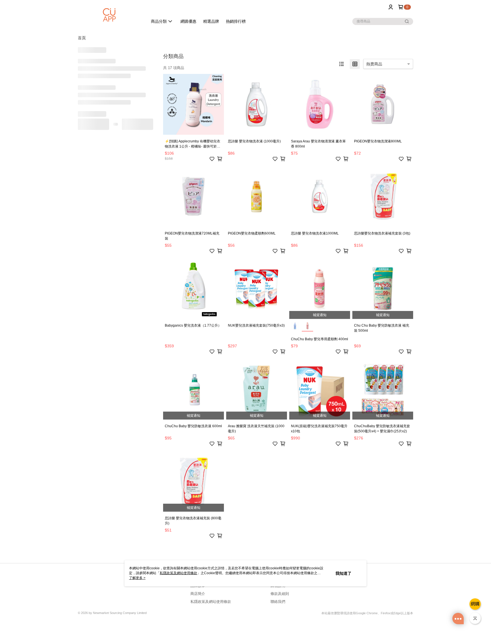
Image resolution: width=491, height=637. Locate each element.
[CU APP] (109, 15)
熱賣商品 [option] (374, 64)
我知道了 (343, 573)
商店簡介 (197, 594)
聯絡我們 (278, 601)
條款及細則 (280, 594)
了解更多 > (137, 578)
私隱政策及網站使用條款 (210, 601)
